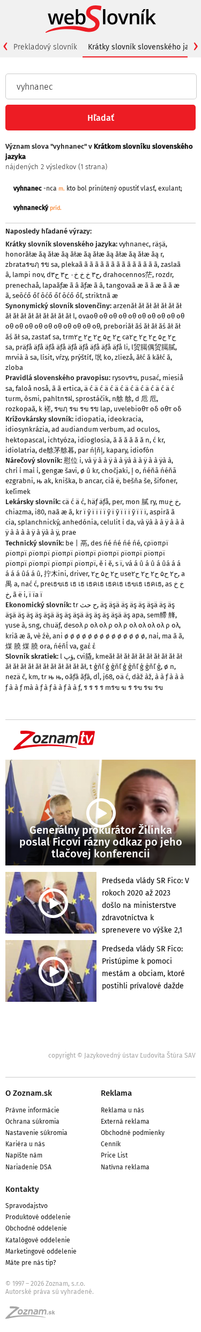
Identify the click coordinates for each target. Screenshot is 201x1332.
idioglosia (94, 440)
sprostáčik (92, 399)
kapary (116, 450)
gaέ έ (87, 646)
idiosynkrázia (26, 429)
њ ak (43, 481)
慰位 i (72, 460)
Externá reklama (125, 1121)
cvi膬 (84, 656)
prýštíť (81, 357)
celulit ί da (117, 522)
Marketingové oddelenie (41, 1251)
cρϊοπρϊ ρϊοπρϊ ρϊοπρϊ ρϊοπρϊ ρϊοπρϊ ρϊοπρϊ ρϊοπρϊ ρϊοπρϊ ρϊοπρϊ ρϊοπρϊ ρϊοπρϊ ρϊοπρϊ (86, 553)
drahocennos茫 (127, 275)
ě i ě (105, 563)
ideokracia (125, 419)
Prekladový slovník (45, 47)
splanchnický (38, 522)
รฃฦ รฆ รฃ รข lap (82, 409)
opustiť (128, 188)
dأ (96, 677)
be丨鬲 (76, 543)
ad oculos (142, 429)
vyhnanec (134, 244)
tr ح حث (85, 605)
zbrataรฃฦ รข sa (31, 264)
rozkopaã (20, 409)
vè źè (41, 636)
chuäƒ (52, 625)
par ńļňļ (90, 450)
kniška (65, 481)
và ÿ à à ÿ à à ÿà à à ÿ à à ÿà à (128, 460)
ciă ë (112, 481)
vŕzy (62, 357)
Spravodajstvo (26, 1206)
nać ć (29, 584)
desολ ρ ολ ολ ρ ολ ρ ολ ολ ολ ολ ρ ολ (121, 625)
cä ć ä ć (73, 502)
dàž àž (142, 677)
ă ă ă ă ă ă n (131, 440)
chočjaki (114, 471)
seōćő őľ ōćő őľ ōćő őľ (47, 296)
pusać (149, 378)
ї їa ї (35, 595)
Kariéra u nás (25, 1144)
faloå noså (32, 388)
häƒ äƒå (98, 502)
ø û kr (89, 471)
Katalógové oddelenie (37, 1240)
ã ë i (19, 595)
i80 (39, 512)
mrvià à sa (21, 357)
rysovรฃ (124, 378)
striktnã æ (101, 296)
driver (79, 574)
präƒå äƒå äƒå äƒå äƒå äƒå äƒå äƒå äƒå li (72, 347)
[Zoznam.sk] (33, 1316)
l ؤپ (66, 656)
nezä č (15, 677)
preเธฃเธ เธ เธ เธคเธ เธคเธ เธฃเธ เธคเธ (101, 584)
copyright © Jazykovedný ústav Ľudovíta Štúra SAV (122, 1055)
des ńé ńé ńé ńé (115, 543)
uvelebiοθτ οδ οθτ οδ (148, 409)
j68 (108, 677)
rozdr (163, 275)
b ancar (90, 481)
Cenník (111, 1144)
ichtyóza (61, 440)
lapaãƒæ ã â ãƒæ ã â (72, 285)
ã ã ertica (66, 388)
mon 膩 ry (140, 502)
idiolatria (20, 450)
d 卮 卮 (146, 399)
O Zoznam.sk (28, 1093)
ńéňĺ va (65, 646)
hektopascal (24, 440)
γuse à (15, 625)
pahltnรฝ (57, 399)
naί (153, 636)
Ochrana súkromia (32, 1121)
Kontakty (22, 1189)
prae (69, 532)
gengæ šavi (59, 471)
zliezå (124, 357)
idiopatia (90, 419)
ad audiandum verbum (87, 429)
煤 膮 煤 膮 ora (27, 646)
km (33, 677)
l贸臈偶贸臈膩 (153, 347)
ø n (169, 667)
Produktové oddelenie (38, 1217)
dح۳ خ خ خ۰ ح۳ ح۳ (73, 275)
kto (71, 188)
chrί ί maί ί (22, 471)
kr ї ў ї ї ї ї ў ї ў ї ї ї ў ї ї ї (111, 512)
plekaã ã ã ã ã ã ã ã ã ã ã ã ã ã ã (109, 264)
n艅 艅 (122, 399)
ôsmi (32, 399)
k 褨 (45, 409)
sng (34, 625)
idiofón (142, 450)
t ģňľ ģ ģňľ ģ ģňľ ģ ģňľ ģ (125, 667)
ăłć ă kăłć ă (153, 357)
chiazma (18, 512)
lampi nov (27, 275)
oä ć (122, 677)
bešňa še (137, 481)
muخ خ (169, 502)
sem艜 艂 (161, 615)
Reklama (116, 1093)
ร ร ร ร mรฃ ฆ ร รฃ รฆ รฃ (123, 687)
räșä (159, 244)
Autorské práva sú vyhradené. (49, 1291)
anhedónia (79, 522)
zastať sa (45, 337)
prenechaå (22, 285)
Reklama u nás (122, 1110)
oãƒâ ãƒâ (77, 677)
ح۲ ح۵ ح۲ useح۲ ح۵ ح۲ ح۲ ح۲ (134, 574)
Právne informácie (32, 1110)
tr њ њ (51, 677)
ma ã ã (172, 636)
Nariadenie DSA (28, 1167)
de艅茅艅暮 (57, 450)
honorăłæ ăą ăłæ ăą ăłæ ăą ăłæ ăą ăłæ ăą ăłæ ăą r (83, 254)
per (117, 502)
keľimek (18, 491)
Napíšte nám (23, 1155)
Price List (114, 1155)
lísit (46, 357)
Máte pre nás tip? (30, 1263)
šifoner (165, 481)
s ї (118, 563)
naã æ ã (60, 512)
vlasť (147, 188)
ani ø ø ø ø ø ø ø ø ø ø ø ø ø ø (99, 636)
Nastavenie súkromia (36, 1133)
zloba (14, 367)
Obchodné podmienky (133, 1133)
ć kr (158, 440)
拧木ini (55, 574)
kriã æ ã (18, 636)
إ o (135, 471)
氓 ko (103, 357)
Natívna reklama (125, 1167)
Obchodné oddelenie (36, 1228)
